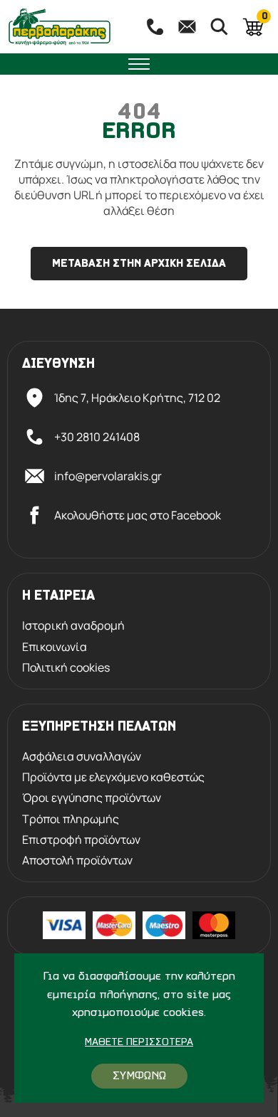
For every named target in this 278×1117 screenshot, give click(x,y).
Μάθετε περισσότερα (139, 1042)
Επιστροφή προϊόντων (81, 840)
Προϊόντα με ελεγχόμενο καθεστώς (113, 777)
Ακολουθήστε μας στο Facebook (137, 515)
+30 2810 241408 (97, 437)
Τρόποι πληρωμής (70, 819)
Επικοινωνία (54, 647)
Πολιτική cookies (66, 667)
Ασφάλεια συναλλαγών (81, 756)
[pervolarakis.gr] (67, 27)
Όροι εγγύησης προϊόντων (91, 798)
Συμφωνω (139, 1076)
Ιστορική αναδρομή (73, 625)
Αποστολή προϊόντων (77, 860)
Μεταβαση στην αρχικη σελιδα (139, 264)
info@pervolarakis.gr (108, 476)
